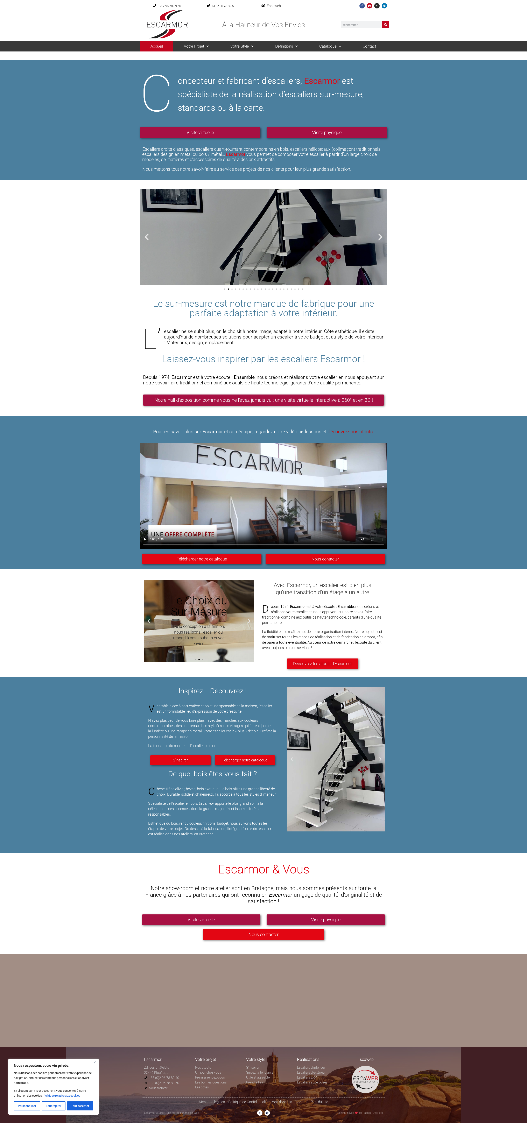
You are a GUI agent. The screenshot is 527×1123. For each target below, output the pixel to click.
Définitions (284, 46)
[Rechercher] (385, 24)
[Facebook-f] (362, 5)
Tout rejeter (53, 1106)
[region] (53, 1087)
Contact (369, 46)
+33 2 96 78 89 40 (169, 6)
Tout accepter (80, 1106)
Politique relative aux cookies (61, 1095)
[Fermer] (94, 1062)
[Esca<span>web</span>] (263, 6)
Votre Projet (194, 46)
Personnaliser (27, 1106)
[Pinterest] (369, 5)
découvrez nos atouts (350, 431)
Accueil (156, 46)
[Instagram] (377, 5)
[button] (146, 237)
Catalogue (328, 46)
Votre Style (239, 46)
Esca (274, 6)
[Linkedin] (384, 5)
